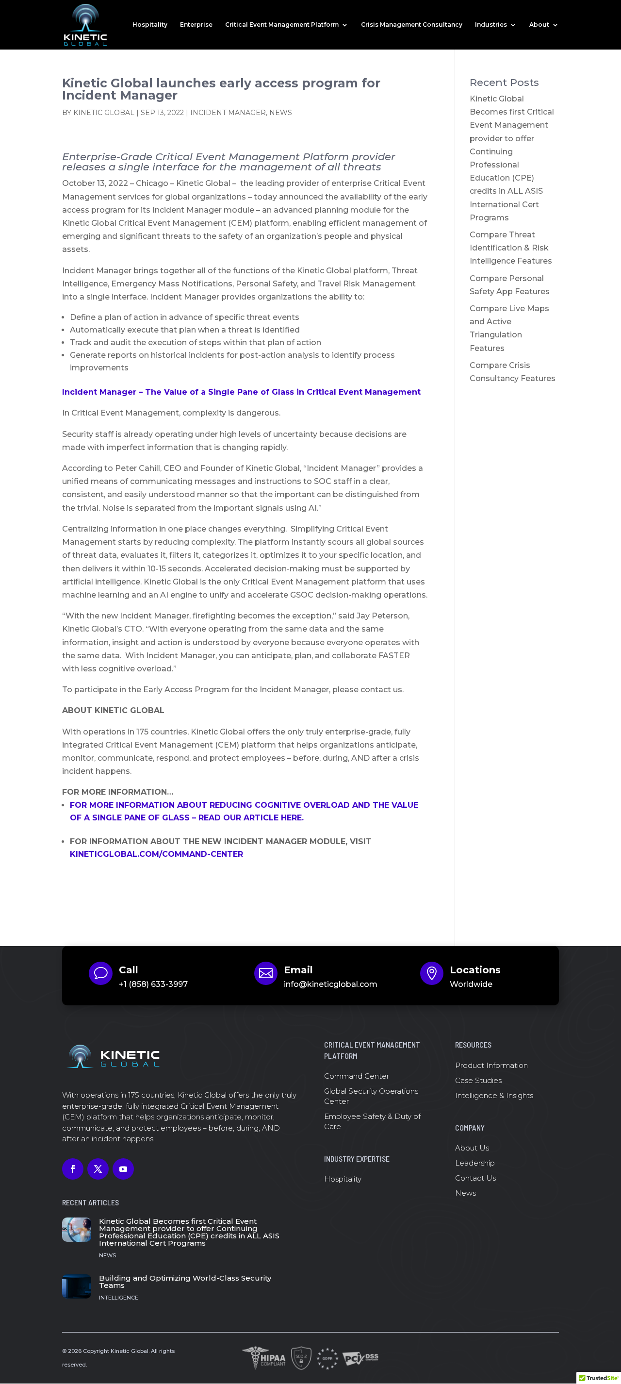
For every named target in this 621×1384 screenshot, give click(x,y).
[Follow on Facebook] (72, 1169)
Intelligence (118, 1297)
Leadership (475, 1162)
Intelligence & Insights (494, 1095)
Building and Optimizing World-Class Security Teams (185, 1281)
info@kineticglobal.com (330, 984)
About (539, 24)
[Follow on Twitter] (98, 1169)
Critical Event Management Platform (282, 24)
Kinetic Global (103, 112)
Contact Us (475, 1178)
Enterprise (196, 24)
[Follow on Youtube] (123, 1169)
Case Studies (478, 1080)
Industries (491, 24)
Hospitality (149, 24)
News (280, 112)
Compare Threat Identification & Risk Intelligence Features (511, 248)
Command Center (356, 1076)
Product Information (491, 1065)
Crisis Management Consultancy (411, 24)
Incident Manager (228, 112)
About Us (472, 1147)
